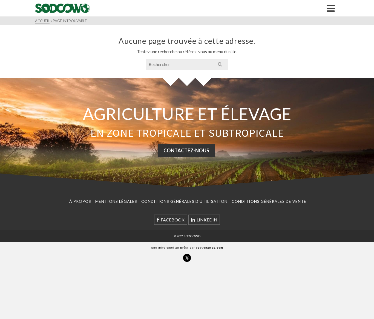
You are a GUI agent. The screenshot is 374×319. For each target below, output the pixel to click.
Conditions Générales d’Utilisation (184, 201)
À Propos (80, 201)
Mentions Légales (116, 201)
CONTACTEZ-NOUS (186, 150)
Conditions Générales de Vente (269, 201)
